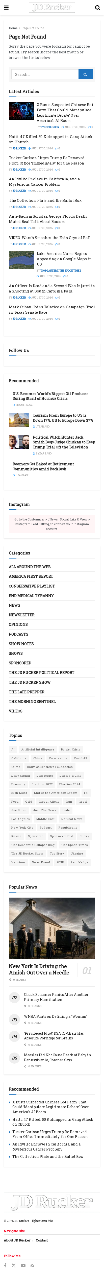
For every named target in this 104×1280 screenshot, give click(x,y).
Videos (15, 711)
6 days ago (22, 475)
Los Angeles (20, 819)
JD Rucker (19, 148)
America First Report (31, 576)
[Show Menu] (6, 7)
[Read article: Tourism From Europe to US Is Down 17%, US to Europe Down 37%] (19, 420)
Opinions (18, 624)
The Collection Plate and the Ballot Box (45, 200)
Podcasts (18, 634)
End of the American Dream (55, 793)
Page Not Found (32, 28)
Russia (16, 836)
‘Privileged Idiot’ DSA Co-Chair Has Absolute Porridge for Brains (54, 1036)
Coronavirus (58, 758)
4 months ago (24, 405)
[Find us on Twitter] (13, 1266)
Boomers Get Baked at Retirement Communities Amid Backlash (43, 466)
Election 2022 (42, 784)
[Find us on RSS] (32, 1266)
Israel (83, 801)
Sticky (84, 836)
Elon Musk (19, 793)
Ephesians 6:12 (42, 1221)
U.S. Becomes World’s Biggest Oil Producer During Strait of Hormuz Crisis (50, 396)
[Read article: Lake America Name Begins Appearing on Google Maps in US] (21, 260)
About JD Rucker (17, 1240)
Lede (66, 810)
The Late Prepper (26, 692)
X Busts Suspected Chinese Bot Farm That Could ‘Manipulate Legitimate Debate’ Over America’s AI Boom (65, 112)
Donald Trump (71, 775)
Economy (18, 784)
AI (13, 749)
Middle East (45, 819)
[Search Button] (97, 7)
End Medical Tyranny (31, 595)
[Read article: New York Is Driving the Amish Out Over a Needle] (52, 928)
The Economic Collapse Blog (33, 845)
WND (60, 862)
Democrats (45, 775)
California (19, 758)
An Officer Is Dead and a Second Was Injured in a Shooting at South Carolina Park (52, 288)
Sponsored (20, 663)
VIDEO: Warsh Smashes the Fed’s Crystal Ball (50, 237)
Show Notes (21, 643)
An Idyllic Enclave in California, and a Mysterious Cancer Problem (44, 181)
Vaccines (18, 862)
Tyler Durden (49, 127)
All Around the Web (30, 566)
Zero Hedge (79, 862)
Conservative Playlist (32, 586)
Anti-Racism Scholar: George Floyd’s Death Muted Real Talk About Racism (48, 219)
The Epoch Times (74, 845)
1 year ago (42, 426)
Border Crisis (70, 749)
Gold (28, 801)
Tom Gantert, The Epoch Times (60, 270)
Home (13, 28)
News (14, 605)
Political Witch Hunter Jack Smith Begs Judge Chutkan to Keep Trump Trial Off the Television (64, 442)
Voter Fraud (41, 862)
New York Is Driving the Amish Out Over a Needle (39, 969)
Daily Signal (20, 775)
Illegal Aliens (49, 801)
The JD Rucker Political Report (41, 672)
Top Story (57, 853)
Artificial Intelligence (38, 749)
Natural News (72, 819)
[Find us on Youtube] (23, 1266)
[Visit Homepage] (52, 8)
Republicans (68, 827)
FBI (86, 793)
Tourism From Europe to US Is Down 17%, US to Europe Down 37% (63, 418)
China (37, 758)
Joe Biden (19, 810)
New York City (22, 827)
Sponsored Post (61, 836)
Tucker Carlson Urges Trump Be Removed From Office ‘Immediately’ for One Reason (47, 160)
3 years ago (43, 453)
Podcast (46, 827)
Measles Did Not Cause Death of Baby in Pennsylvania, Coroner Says (57, 1057)
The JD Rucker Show (30, 682)
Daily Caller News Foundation (50, 767)
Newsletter (22, 614)
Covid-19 (80, 758)
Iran (69, 801)
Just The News (44, 810)
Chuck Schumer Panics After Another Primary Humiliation (56, 997)
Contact (42, 1240)
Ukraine (77, 853)
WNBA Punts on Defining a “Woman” (55, 1016)
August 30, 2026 (75, 127)
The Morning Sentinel (32, 701)
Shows (16, 653)
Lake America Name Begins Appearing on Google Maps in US (64, 259)
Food (15, 801)
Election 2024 (69, 784)
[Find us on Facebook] (5, 1266)
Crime (15, 767)
